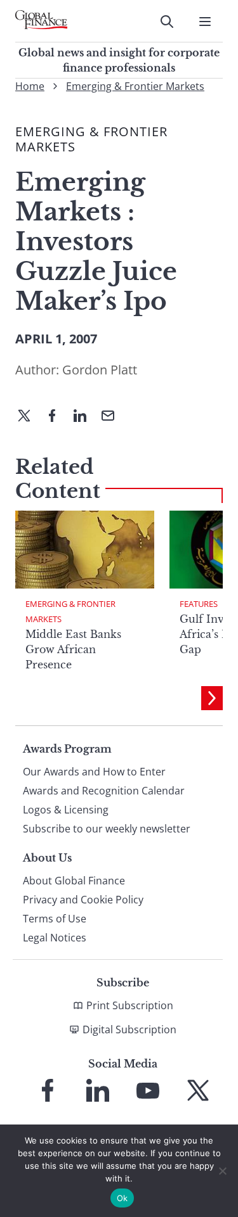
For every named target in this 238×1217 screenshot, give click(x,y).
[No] (222, 1170)
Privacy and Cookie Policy (83, 900)
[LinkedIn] (85, 416)
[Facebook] (57, 416)
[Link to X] (198, 1090)
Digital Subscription (129, 1029)
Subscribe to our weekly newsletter (106, 829)
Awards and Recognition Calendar (104, 791)
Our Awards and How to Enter (94, 772)
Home (29, 86)
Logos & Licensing (66, 810)
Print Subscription (129, 1005)
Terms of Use (54, 919)
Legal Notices (54, 938)
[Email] (113, 417)
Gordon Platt (99, 369)
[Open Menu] (205, 21)
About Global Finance (74, 881)
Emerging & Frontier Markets (135, 86)
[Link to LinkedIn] (97, 1090)
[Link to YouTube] (147, 1090)
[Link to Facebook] (47, 1090)
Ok (122, 1198)
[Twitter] (29, 416)
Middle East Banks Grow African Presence (73, 649)
